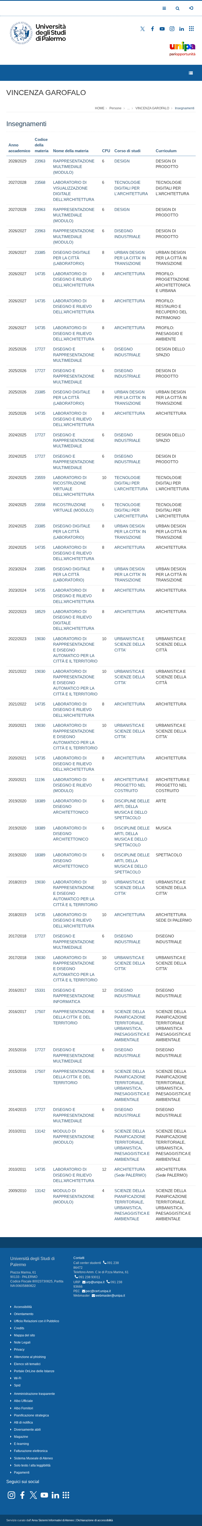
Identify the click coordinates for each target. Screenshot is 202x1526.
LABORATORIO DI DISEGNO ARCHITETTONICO (70, 806)
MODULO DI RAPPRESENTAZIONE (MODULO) (73, 1137)
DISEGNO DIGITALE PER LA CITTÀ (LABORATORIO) (71, 258)
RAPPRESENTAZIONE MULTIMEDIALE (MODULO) (73, 167)
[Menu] (191, 73)
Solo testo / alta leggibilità (32, 1465)
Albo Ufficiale (23, 1401)
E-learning (21, 1444)
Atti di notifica (23, 1422)
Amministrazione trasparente (34, 1394)
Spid (17, 1385)
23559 (40, 477)
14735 (40, 273)
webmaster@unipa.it (110, 1295)
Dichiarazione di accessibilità (94, 1520)
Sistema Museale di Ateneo (33, 1458)
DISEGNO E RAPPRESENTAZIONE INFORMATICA (73, 996)
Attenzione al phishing (30, 1357)
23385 (40, 252)
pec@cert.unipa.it (98, 1291)
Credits (19, 1328)
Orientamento (23, 1314)
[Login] (191, 8)
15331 (40, 990)
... (128, 108)
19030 (40, 638)
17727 (40, 349)
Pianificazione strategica (31, 1415)
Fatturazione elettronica (31, 1451)
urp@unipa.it (95, 1282)
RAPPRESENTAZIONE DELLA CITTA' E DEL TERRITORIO (73, 1017)
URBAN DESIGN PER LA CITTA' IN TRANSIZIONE (130, 258)
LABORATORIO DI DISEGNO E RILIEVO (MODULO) (72, 785)
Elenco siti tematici (27, 1364)
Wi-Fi (17, 1378)
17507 (40, 1011)
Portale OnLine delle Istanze (34, 1371)
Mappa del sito (24, 1335)
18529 (40, 611)
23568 (40, 182)
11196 (40, 779)
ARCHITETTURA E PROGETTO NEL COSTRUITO (131, 785)
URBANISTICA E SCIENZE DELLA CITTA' (129, 644)
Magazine (21, 1437)
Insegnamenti (184, 108)
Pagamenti (21, 1472)
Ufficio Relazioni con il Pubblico (36, 1321)
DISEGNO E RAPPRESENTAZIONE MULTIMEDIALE (73, 355)
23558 (40, 504)
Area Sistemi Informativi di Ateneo (53, 1520)
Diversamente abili (27, 1429)
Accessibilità (23, 1307)
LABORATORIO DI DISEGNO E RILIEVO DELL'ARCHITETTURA (73, 279)
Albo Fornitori (23, 1408)
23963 (40, 161)
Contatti (78, 1258)
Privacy (19, 1349)
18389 (40, 801)
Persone (115, 108)
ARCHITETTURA (129, 273)
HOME (99, 108)
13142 (40, 1131)
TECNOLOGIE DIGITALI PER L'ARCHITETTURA (131, 188)
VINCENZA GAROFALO (46, 92)
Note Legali (22, 1342)
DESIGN (122, 161)
